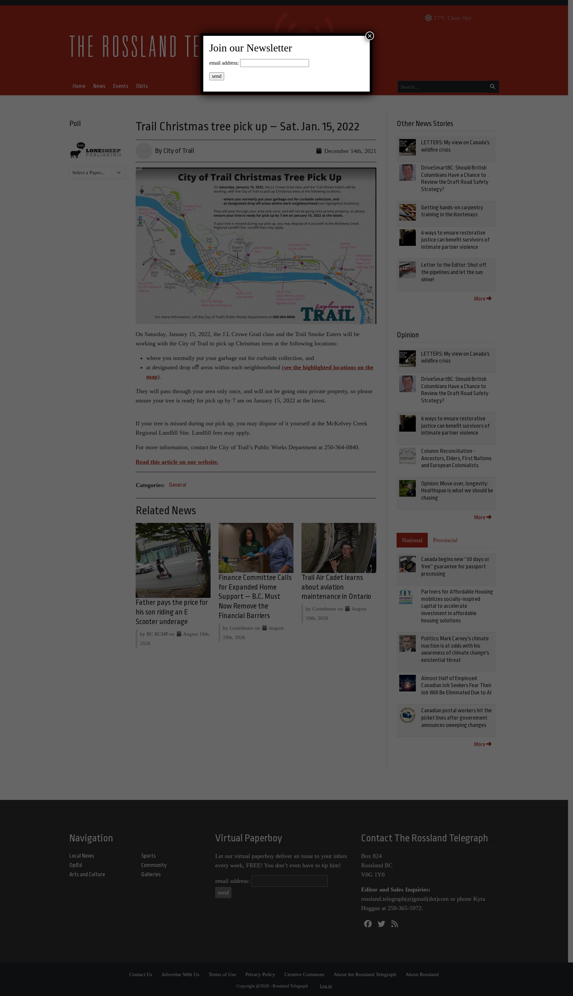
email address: (224, 63)
